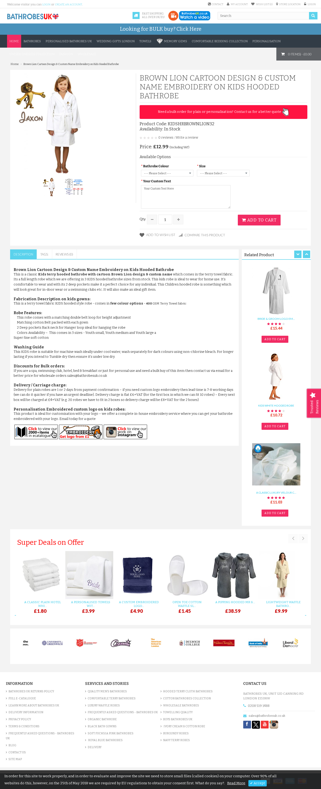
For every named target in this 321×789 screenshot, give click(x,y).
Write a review (187, 138)
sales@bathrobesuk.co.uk (267, 715)
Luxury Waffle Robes (104, 705)
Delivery (95, 747)
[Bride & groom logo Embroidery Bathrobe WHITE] (276, 290)
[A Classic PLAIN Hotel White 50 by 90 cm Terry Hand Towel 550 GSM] (40, 575)
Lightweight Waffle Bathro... (283, 603)
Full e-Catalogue (22, 698)
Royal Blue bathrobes (105, 740)
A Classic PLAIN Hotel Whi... (42, 603)
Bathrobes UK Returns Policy (31, 691)
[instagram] (274, 724)
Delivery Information (25, 712)
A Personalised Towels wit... (90, 603)
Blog (12, 745)
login (46, 4)
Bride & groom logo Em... (276, 318)
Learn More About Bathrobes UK (33, 705)
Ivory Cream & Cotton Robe (184, 726)
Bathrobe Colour (156, 166)
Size (202, 166)
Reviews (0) (64, 254)
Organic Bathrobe (102, 719)
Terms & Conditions (23, 726)
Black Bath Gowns (102, 726)
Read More (236, 783)
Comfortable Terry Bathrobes (112, 698)
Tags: (44, 254)
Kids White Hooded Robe (276, 406)
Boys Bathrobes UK (177, 719)
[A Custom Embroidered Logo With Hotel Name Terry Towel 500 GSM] (136, 575)
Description (23, 254)
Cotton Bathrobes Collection (187, 698)
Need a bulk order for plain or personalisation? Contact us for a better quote (220, 112)
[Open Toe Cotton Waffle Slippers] (184, 575)
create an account (68, 4)
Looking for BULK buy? (160, 29)
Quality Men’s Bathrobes (107, 691)
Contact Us (17, 752)
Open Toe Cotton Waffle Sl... (187, 603)
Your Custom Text (157, 181)
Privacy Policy (19, 719)
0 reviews (165, 138)
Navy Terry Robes (176, 740)
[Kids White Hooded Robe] (276, 377)
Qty (143, 219)
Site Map (15, 759)
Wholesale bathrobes (181, 705)
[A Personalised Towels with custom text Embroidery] (88, 575)
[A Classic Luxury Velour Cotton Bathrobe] (276, 464)
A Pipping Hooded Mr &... (235, 602)
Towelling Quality (178, 712)
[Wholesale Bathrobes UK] (33, 16)
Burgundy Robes (176, 733)
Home (14, 41)
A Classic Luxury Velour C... (276, 492)
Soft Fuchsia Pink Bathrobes (110, 733)
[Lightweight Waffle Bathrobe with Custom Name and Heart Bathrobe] (281, 575)
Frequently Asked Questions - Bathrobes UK (40, 736)
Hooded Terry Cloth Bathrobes (188, 691)
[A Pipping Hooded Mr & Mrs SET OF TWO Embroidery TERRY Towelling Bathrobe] (233, 575)
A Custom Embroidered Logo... (139, 603)
